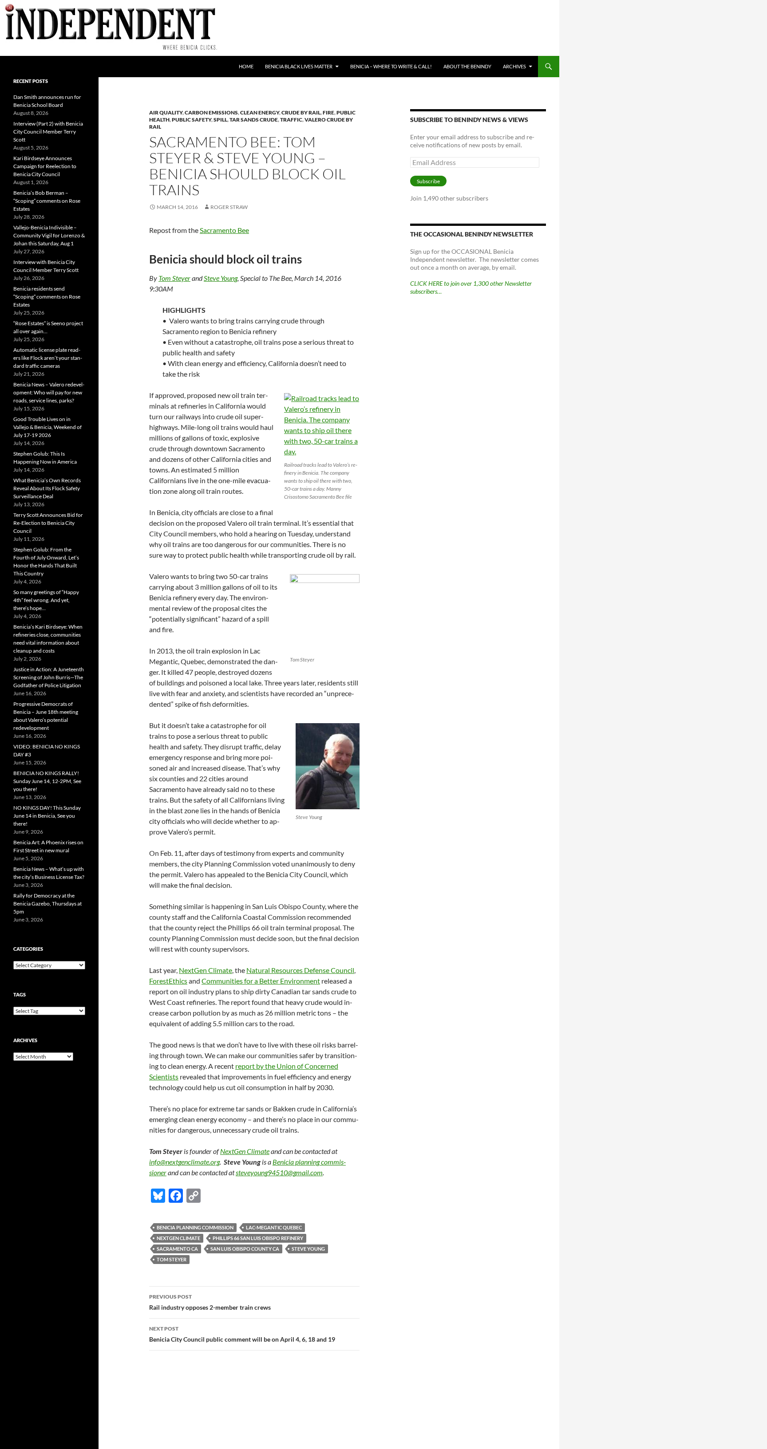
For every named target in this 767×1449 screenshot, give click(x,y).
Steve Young (220, 278)
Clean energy (259, 112)
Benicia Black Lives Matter (298, 66)
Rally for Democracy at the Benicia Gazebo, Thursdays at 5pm (47, 903)
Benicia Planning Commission (195, 1227)
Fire (328, 112)
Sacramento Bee (224, 230)
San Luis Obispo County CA (244, 1249)
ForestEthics (168, 980)
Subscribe (428, 181)
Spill (220, 119)
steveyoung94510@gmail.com (279, 1172)
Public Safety (191, 119)
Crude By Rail (300, 112)
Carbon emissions (211, 112)
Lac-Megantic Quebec (274, 1227)
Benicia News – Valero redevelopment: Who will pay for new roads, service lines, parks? (48, 392)
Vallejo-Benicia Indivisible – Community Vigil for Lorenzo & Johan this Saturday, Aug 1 (49, 235)
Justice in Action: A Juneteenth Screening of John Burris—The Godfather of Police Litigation (48, 677)
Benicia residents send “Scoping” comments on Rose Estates (46, 296)
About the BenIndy (467, 66)
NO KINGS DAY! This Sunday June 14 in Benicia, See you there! (47, 815)
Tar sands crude (253, 119)
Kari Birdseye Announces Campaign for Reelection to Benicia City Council (44, 166)
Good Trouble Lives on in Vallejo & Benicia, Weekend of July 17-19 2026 (47, 427)
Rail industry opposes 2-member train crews (210, 1302)
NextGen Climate (205, 970)
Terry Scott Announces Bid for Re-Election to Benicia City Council (48, 523)
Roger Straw (229, 207)
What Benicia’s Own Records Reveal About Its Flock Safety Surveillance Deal (47, 488)
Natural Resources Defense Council (300, 970)
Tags (19, 994)
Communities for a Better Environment (261, 980)
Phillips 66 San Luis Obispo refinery (258, 1238)
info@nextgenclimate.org (184, 1162)
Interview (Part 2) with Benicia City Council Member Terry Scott (48, 131)
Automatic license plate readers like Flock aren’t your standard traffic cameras (47, 357)
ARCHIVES (514, 66)
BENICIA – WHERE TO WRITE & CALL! (391, 66)
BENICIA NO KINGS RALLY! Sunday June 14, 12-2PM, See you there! (47, 781)
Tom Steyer (174, 278)
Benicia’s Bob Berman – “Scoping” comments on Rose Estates (46, 200)
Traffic (291, 119)
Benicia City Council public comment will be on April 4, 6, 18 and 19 (242, 1334)
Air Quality (165, 112)
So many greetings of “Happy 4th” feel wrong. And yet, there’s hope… (46, 600)
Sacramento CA (177, 1249)
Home (246, 66)
